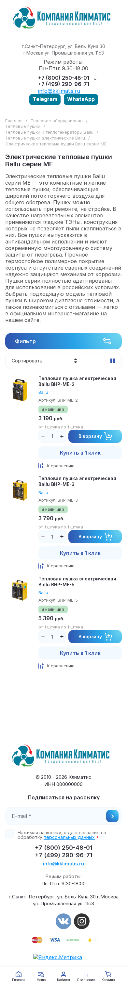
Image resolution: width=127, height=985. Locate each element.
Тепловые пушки (22, 126)
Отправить (112, 816)
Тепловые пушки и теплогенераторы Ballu (49, 132)
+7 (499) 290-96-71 (63, 84)
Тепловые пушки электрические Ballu (45, 138)
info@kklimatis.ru (59, 91)
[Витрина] (113, 361)
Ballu (43, 392)
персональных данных (69, 837)
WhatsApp (81, 99)
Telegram (45, 99)
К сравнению (61, 465)
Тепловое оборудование (57, 120)
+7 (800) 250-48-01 (63, 78)
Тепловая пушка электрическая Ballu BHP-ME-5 (77, 581)
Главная (13, 120)
